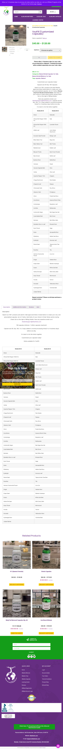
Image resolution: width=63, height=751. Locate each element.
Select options (16, 584)
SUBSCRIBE (17, 384)
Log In (43, 669)
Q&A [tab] (37, 307)
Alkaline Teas (41, 16)
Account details (46, 673)
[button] (28, 27)
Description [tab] (6, 307)
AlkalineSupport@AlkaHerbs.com (42, 100)
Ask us (45, 38)
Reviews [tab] (31, 307)
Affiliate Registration (27, 688)
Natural (43, 78)
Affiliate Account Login (27, 691)
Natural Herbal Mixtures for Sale (44, 25)
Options (36, 50)
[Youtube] (34, 656)
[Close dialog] (33, 364)
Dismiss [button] (39, 4)
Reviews (24, 685)
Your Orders (45, 676)
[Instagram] (31, 656)
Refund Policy (45, 685)
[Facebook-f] (28, 656)
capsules (38, 78)
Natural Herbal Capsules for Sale (48, 74)
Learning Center (37, 20)
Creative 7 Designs (42, 747)
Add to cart (55, 57)
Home (16, 16)
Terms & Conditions (47, 679)
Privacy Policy (45, 682)
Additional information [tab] (19, 307)
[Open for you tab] (58, 746)
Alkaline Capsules (55, 16)
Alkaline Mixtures (27, 16)
